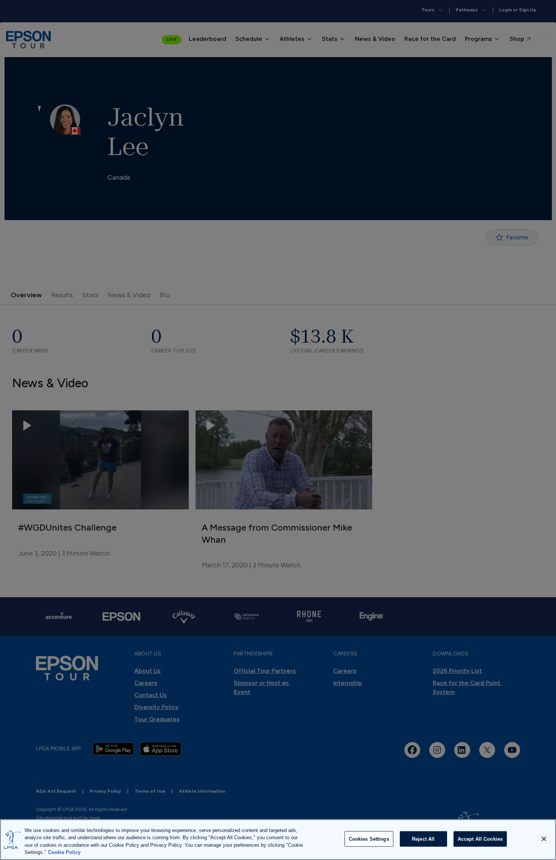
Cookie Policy (64, 852)
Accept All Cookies (480, 839)
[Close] (544, 839)
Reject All (423, 839)
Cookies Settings (369, 839)
